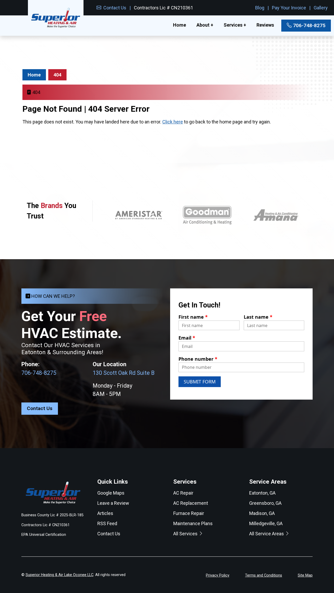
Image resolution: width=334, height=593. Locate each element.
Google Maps (110, 493)
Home (179, 25)
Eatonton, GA (262, 493)
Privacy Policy (217, 575)
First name (193, 317)
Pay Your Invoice (289, 7)
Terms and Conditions (263, 575)
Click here (172, 121)
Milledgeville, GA (266, 523)
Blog (259, 7)
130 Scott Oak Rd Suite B (123, 373)
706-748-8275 (308, 25)
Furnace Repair (188, 513)
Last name (258, 317)
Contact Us (114, 7)
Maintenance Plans (193, 523)
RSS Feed (107, 523)
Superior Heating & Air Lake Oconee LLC (59, 575)
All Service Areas (267, 533)
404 (57, 75)
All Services (186, 533)
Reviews (265, 25)
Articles (105, 513)
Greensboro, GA (265, 503)
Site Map (305, 575)
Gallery (321, 7)
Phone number (197, 359)
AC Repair (183, 493)
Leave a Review (113, 503)
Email (186, 338)
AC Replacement (190, 503)
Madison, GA (262, 513)
